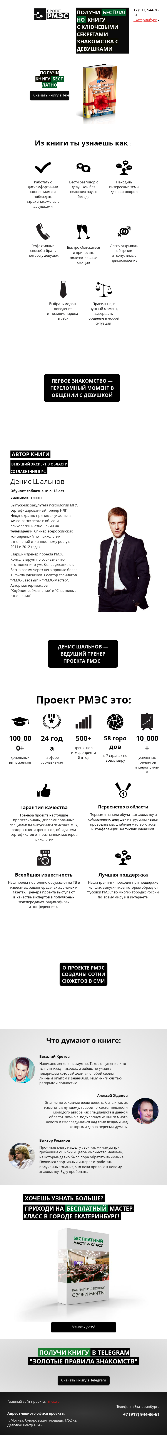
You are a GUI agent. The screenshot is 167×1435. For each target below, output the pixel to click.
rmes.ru (53, 1401)
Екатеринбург (145, 20)
